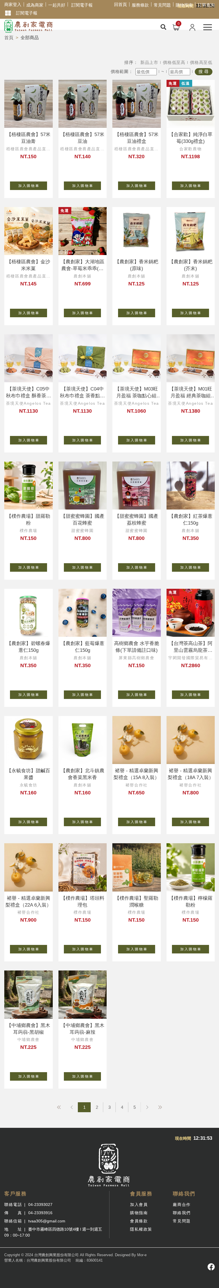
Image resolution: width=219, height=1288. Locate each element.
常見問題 (162, 5)
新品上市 (149, 62)
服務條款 (140, 5)
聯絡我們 (181, 1212)
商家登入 (12, 4)
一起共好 (56, 5)
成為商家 (34, 5)
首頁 (8, 37)
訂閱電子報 (82, 5)
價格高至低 (201, 62)
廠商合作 (181, 1204)
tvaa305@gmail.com (46, 1221)
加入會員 (139, 1204)
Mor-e (142, 1255)
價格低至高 (174, 62)
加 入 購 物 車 (28, 186)
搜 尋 (203, 71)
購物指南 (184, 5)
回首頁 (120, 4)
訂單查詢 (206, 5)
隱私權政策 (141, 1229)
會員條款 (139, 1221)
